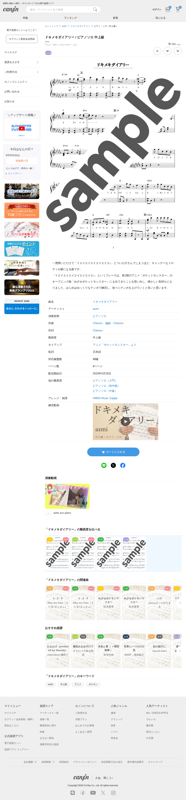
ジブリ (114, 731)
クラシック (117, 719)
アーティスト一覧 (49, 713)
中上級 (63, 684)
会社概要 (28, 762)
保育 (113, 725)
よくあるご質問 (83, 731)
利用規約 (64, 762)
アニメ (78, 684)
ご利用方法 (10, 71)
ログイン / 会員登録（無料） (19, 719)
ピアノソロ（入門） (105, 380)
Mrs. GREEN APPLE (157, 713)
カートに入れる (115, 451)
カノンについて (84, 705)
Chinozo (98, 330)
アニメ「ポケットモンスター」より (114, 344)
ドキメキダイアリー (80, 26)
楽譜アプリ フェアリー (16, 749)
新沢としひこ (153, 731)
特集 (25, 17)
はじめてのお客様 (84, 725)
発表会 (114, 738)
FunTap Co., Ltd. (92, 785)
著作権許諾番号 (135, 762)
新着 (115, 17)
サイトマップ (155, 762)
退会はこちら (11, 725)
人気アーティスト (157, 705)
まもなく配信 (47, 738)
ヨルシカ (151, 719)
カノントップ (51, 26)
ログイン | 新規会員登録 (22, 39)
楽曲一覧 (44, 719)
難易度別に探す (48, 725)
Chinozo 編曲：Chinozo (108, 323)
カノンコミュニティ (15, 81)
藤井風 (149, 725)
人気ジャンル (119, 705)
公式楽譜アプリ (13, 736)
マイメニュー (12, 705)
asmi (64, 26)
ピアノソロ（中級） (105, 390)
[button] (157, 51)
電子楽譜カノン (12, 743)
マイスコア (10, 52)
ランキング (70, 17)
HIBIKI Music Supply (105, 398)
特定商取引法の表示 (112, 762)
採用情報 (46, 762)
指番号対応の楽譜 (49, 744)
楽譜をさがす (12, 62)
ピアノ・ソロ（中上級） (106, 26)
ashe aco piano (62, 512)
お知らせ (9, 101)
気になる (160, 17)
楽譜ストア (46, 705)
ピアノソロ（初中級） (106, 385)
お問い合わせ (12, 91)
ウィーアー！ (15, 173)
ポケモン (93, 684)
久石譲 (149, 738)
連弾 (113, 713)
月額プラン (81, 719)
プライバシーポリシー (85, 762)
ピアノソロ (99, 316)
